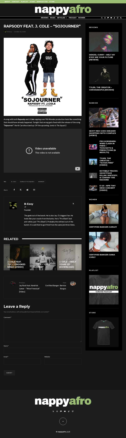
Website (47, 357)
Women (81, 18)
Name (6, 346)
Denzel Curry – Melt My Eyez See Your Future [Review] (102, 57)
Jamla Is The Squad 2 (27, 181)
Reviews (44, 18)
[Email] (34, 190)
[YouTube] (111, 18)
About (7, 1)
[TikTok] (114, 18)
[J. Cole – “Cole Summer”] (43, 257)
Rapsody (41, 181)
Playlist (24, 1)
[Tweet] (21, 190)
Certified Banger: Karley (103, 227)
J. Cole (14, 181)
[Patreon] (108, 18)
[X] (101, 18)
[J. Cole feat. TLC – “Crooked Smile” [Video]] (17, 257)
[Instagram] (104, 18)
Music (52, 18)
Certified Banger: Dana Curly (102, 255)
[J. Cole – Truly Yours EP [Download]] (69, 257)
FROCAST (73, 18)
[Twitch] (117, 18)
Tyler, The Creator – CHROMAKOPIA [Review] (101, 88)
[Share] (14, 190)
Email (6, 357)
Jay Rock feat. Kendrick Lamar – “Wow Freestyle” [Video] (29, 287)
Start (32, 1)
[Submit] (27, 190)
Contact (15, 1)
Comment (7, 317)
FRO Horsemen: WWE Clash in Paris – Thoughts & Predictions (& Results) (108, 147)
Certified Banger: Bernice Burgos (55, 286)
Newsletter (42, 1)
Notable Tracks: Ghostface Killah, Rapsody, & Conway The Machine (109, 175)
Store (52, 1)
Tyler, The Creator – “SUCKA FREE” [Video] (107, 161)
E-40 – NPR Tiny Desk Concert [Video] (108, 188)
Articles (61, 18)
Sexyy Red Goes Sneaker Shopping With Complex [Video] (102, 133)
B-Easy (9, 32)
